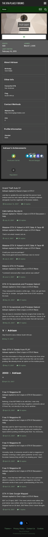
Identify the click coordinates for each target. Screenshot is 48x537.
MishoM (19, 230)
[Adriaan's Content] (24, 37)
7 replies (22, 509)
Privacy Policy (19, 529)
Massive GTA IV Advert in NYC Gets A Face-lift (23, 227)
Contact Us (31, 529)
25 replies (22, 365)
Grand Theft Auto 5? (11, 188)
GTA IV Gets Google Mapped (15, 493)
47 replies (22, 300)
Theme (7, 529)
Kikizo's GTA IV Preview (13, 266)
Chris (18, 269)
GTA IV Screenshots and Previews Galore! (21, 284)
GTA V (31, 191)
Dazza (19, 191)
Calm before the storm (12, 211)
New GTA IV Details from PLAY (16, 349)
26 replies (21, 238)
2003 (5, 373)
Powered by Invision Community (24, 533)
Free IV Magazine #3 (11, 392)
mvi (18, 395)
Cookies (40, 529)
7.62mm (19, 214)
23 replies (27, 204)
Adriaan (5, 191)
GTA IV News (35, 230)
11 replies (21, 277)
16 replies (22, 410)
